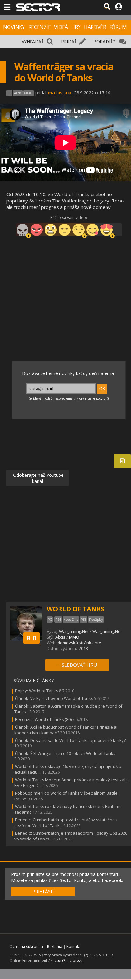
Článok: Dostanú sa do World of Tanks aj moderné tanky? (70, 740)
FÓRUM (118, 27)
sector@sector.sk (66, 960)
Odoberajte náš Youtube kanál (38, 478)
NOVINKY (14, 27)
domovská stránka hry (79, 643)
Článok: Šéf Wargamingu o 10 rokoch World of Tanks (65, 753)
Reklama (54, 946)
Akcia (60, 637)
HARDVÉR (95, 27)
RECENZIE (39, 27)
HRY (75, 27)
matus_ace (60, 93)
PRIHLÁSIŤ (43, 891)
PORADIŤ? (104, 41)
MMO (74, 637)
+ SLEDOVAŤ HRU (77, 664)
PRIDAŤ (69, 41)
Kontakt (73, 946)
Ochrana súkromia (26, 946)
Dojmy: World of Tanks (36, 691)
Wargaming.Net (74, 631)
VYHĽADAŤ (33, 41)
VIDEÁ (61, 27)
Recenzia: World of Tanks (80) (43, 719)
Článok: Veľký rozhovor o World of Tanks (54, 698)
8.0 (31, 637)
